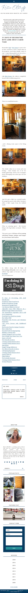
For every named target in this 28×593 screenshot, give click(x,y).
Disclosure (14, 587)
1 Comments (14, 367)
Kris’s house (8, 76)
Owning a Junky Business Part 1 (11, 341)
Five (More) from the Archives (10, 349)
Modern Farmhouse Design (10, 303)
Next (24, 379)
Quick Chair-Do (6, 354)
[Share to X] (13, 373)
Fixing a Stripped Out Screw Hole (11, 334)
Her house (15, 47)
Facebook (4, 273)
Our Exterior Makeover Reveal (10, 307)
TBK (21, 591)
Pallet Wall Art (6, 356)
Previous (5, 379)
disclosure (12, 30)
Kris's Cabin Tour (7, 329)
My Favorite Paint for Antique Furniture (13, 327)
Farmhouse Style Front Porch (10, 301)
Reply (22, 396)
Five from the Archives (8, 339)
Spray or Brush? (6, 338)
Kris (10, 47)
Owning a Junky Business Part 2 (11, 343)
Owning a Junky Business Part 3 (11, 352)
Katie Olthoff (13, 590)
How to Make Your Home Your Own (12, 336)
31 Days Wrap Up (7, 361)
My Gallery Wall (6, 318)
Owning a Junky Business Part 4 (11, 360)
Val (4, 386)
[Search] (22, 468)
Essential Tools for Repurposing (11, 330)
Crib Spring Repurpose (8, 350)
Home (14, 370)
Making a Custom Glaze (8, 332)
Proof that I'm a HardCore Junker (11, 316)
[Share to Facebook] (11, 373)
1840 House (5, 345)
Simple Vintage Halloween (9, 347)
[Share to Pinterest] (16, 373)
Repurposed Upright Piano (9, 305)
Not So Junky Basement (8, 358)
